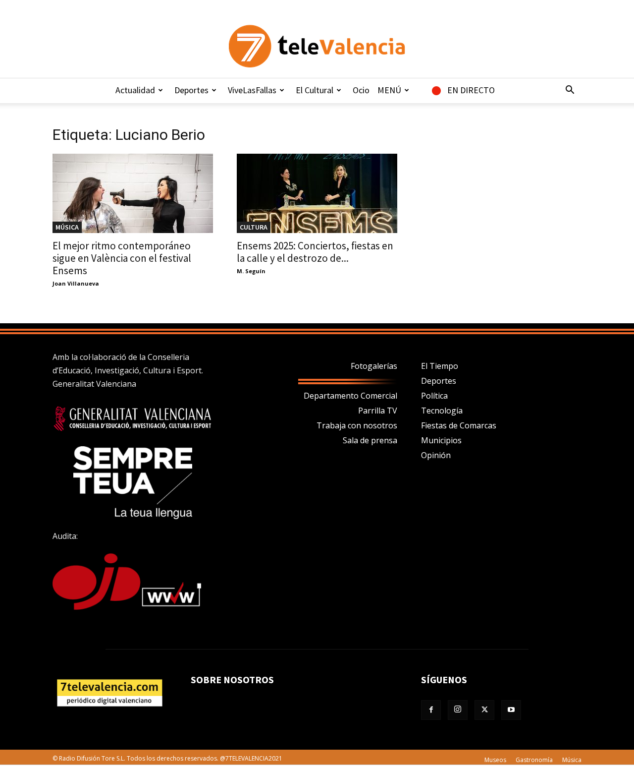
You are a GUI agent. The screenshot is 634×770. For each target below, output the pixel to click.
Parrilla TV (377, 410)
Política (434, 395)
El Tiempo (439, 365)
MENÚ (389, 90)
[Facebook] (431, 710)
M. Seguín (251, 271)
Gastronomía (534, 760)
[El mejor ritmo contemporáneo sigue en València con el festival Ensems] (133, 193)
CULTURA (253, 227)
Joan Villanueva (76, 283)
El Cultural (314, 90)
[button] (569, 90)
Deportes (191, 90)
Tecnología (442, 410)
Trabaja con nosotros (357, 425)
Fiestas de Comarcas (458, 425)
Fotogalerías (374, 365)
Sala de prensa (370, 440)
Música (67, 227)
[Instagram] (458, 710)
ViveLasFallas (252, 90)
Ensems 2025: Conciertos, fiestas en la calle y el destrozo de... (315, 252)
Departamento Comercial (350, 395)
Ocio (361, 90)
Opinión (436, 455)
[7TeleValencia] (317, 46)
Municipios (441, 440)
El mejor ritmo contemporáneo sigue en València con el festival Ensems (122, 258)
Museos (495, 760)
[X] (484, 710)
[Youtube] (511, 710)
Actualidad (135, 90)
